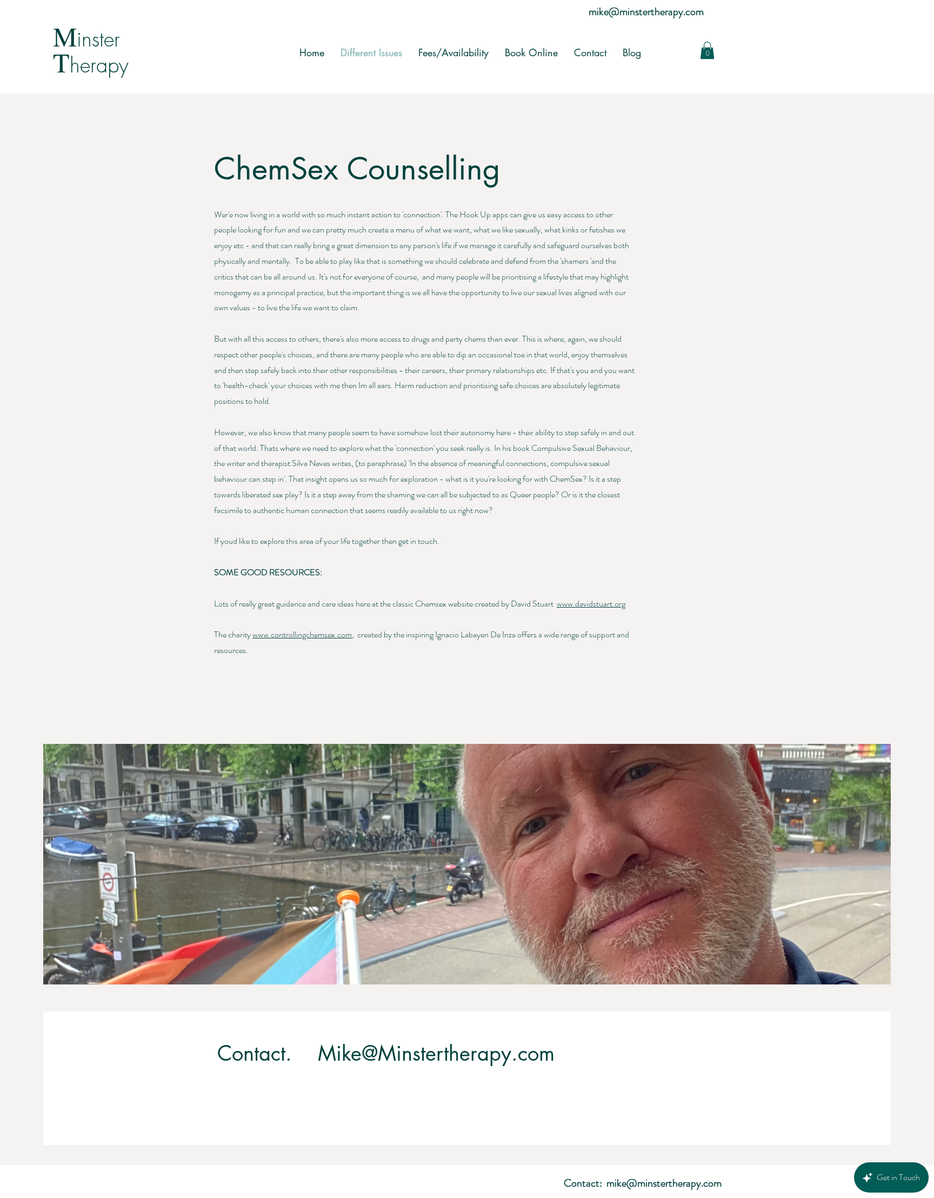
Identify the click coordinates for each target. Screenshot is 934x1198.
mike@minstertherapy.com (646, 11)
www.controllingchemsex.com (302, 634)
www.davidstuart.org (591, 603)
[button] (707, 50)
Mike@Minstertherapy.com (436, 1053)
